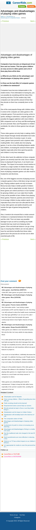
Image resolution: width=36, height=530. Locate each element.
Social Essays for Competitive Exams (10, 18)
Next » (32, 21)
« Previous (5, 21)
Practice (31, 6)
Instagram (17, 517)
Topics (2, 16)
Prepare (22, 6)
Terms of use (14, 515)
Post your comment (9, 281)
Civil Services (9, 16)
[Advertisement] (18, 37)
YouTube (22, 515)
